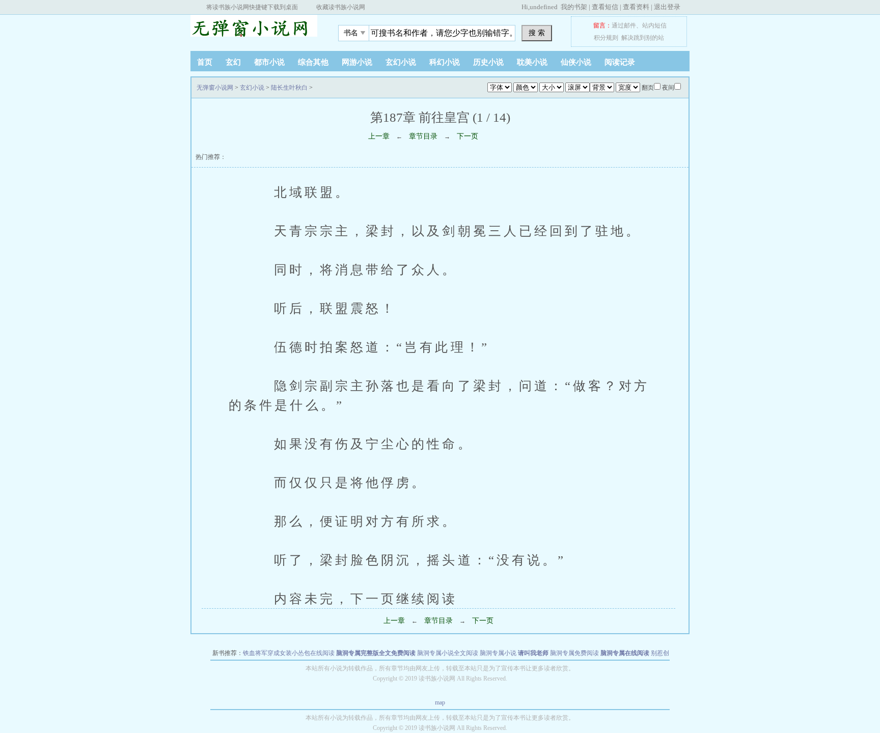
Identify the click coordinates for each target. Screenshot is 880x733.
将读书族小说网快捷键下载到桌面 (252, 7)
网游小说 (357, 62)
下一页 (467, 136)
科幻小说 (444, 62)
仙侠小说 (576, 62)
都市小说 (269, 62)
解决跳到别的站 (642, 37)
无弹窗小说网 (254, 30)
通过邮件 (624, 25)
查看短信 (605, 7)
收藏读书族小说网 (340, 7)
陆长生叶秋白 (289, 87)
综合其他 (313, 62)
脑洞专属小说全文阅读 (447, 653)
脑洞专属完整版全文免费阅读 (376, 653)
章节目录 (423, 136)
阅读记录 (619, 62)
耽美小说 (532, 62)
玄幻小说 (401, 62)
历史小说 (488, 62)
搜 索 (537, 33)
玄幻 (233, 62)
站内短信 (654, 25)
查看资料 (636, 7)
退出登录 (667, 7)
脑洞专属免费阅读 (574, 653)
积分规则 (606, 37)
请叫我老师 (533, 653)
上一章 (379, 136)
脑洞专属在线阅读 (624, 653)
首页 (204, 62)
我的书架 (574, 7)
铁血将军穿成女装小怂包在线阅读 (289, 653)
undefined (544, 7)
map (440, 702)
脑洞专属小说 (498, 653)
